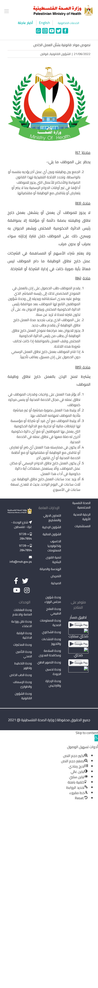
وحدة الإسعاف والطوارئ (22, 684)
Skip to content (87, 732)
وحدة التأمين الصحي (24, 654)
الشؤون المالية (52, 534)
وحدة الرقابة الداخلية (24, 635)
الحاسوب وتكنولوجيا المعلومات (54, 545)
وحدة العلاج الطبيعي (53, 611)
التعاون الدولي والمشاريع (52, 518)
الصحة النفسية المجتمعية (81, 505)
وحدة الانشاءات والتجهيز (51, 641)
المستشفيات (82, 526)
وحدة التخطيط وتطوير (23, 665)
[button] (96, 738)
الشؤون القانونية (60, 54)
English (44, 22)
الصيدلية (56, 583)
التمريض (56, 576)
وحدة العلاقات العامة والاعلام (22, 612)
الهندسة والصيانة (50, 569)
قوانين (44, 54)
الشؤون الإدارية (51, 527)
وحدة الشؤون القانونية (23, 696)
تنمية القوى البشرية (53, 559)
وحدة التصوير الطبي (49, 662)
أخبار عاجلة (26, 23)
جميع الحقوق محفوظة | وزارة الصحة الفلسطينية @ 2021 (49, 720)
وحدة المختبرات (22, 644)
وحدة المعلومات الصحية (50, 622)
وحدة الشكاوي (51, 632)
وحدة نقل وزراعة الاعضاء (21, 623)
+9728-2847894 (25, 536)
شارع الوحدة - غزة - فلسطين (21, 524)
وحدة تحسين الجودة (53, 671)
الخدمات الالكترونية (68, 23)
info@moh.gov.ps (21, 561)
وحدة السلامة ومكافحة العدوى (50, 653)
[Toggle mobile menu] (7, 11)
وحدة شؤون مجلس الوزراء (52, 600)
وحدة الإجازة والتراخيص (53, 683)
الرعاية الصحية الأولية (81, 517)
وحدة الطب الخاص (21, 675)
